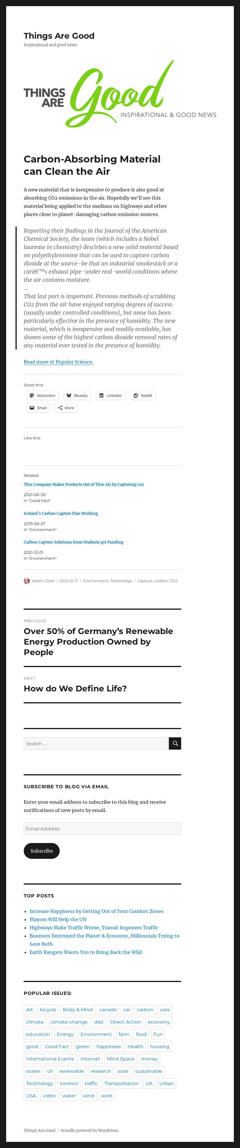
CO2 (173, 580)
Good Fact (57, 1046)
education (38, 1034)
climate (35, 1022)
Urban (166, 1083)
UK (148, 1083)
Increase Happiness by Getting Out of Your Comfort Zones (97, 911)
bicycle (48, 1009)
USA (31, 1096)
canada (108, 1009)
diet (99, 1022)
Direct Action (125, 1022)
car (126, 1009)
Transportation (121, 1083)
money (149, 1059)
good (32, 1046)
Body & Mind (78, 1009)
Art (29, 1009)
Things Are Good (59, 36)
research (101, 1071)
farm (124, 1034)
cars (164, 1009)
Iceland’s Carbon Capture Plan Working (61, 513)
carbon (161, 580)
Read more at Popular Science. (58, 362)
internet (90, 1059)
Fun (158, 1034)
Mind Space (120, 1059)
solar (123, 1071)
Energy (65, 1034)
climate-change (69, 1022)
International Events (50, 1059)
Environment (96, 580)
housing (159, 1046)
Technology (121, 580)
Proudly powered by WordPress (90, 1130)
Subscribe (41, 851)
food (141, 1034)
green (83, 1046)
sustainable (148, 1071)
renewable (71, 1071)
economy (159, 1022)
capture (145, 580)
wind (88, 1096)
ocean (33, 1071)
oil (49, 1071)
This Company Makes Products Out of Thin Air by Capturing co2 (84, 484)
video (49, 1096)
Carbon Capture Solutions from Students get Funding (74, 542)
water (69, 1096)
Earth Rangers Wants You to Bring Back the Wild (86, 952)
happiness (109, 1046)
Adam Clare (43, 580)
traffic (91, 1083)
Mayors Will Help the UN (58, 919)
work (107, 1096)
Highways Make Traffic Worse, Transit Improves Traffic (94, 928)
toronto (69, 1083)
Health (135, 1046)
